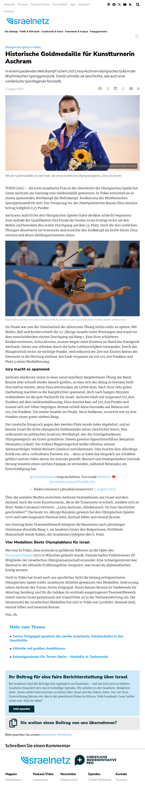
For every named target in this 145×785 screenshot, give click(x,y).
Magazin (9, 4)
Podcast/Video (40, 4)
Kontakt (9, 11)
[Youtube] (125, 4)
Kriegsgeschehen (98, 31)
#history (104, 477)
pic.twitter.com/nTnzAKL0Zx (72, 482)
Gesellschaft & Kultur (52, 31)
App (73, 4)
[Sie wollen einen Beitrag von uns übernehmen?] (13, 723)
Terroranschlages (19, 555)
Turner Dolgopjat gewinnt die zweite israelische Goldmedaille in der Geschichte (66, 638)
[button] (137, 4)
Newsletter (60, 4)
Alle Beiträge (11, 31)
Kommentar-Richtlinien (56, 735)
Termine (23, 4)
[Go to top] (137, 38)
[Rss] (130, 4)
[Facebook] (114, 4)
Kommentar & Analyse (76, 31)
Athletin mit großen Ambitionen (39, 648)
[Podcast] (108, 4)
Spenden (84, 4)
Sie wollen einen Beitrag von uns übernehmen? (68, 722)
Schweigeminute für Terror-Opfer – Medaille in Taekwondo (60, 657)
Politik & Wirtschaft (29, 31)
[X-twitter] (119, 4)
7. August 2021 (105, 489)
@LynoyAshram (42, 477)
